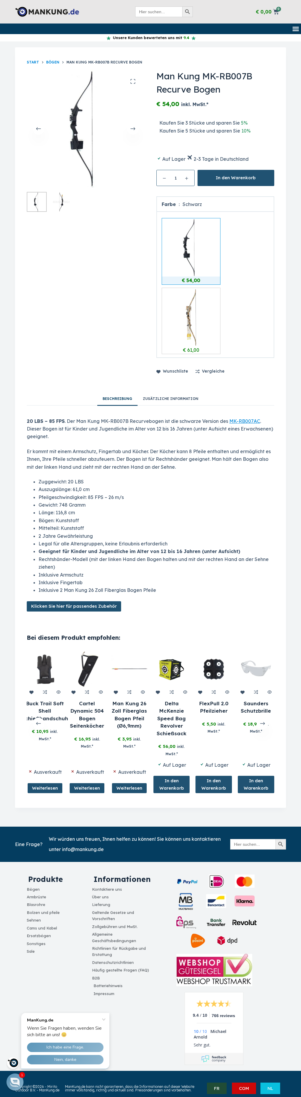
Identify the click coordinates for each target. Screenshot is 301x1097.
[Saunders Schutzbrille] (256, 669)
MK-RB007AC (244, 421)
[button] (295, 29)
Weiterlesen (45, 787)
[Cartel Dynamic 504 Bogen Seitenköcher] (87, 669)
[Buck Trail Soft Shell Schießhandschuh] (45, 669)
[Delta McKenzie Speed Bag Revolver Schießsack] (171, 669)
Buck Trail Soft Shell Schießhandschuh (45, 710)
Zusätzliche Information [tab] (170, 398)
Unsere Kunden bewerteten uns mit (150, 37)
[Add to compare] (44, 691)
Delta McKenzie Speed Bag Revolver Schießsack (171, 718)
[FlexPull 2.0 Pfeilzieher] (214, 669)
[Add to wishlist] (31, 691)
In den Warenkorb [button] (171, 784)
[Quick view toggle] (58, 691)
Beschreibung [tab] (117, 398)
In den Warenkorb (236, 177)
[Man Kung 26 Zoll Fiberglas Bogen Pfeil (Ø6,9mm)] (129, 669)
